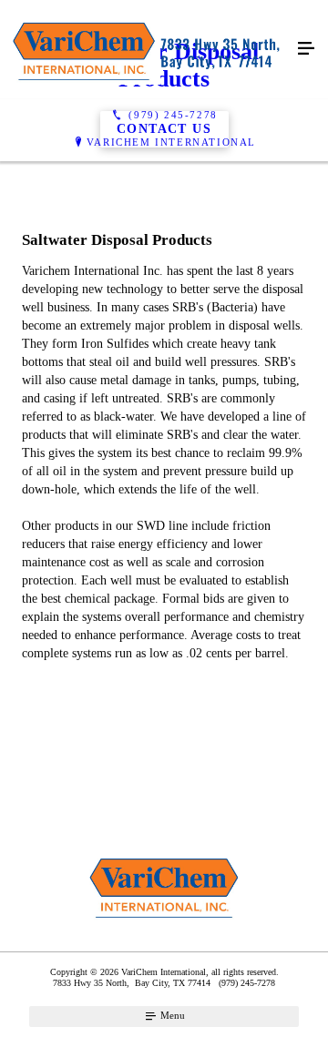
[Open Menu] (306, 49)
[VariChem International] (145, 50)
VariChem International (171, 142)
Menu (171, 1015)
